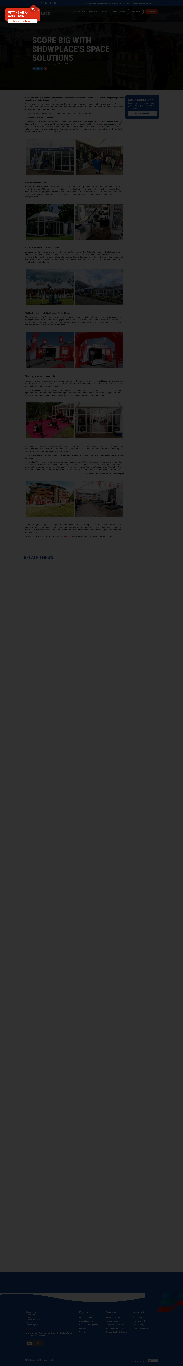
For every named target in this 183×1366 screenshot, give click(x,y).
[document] (91, 683)
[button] (37, 7)
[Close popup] (38, 10)
